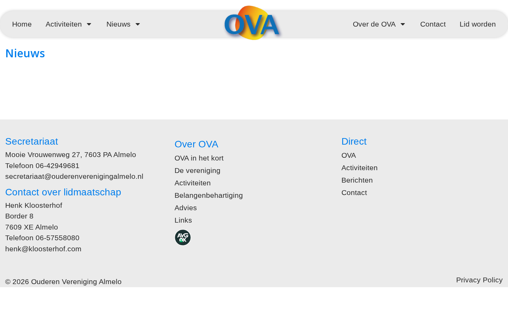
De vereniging (197, 170)
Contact (433, 24)
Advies (186, 208)
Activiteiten (64, 24)
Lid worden (478, 24)
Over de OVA (374, 24)
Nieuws (118, 24)
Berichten (357, 180)
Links (183, 220)
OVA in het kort (199, 158)
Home (22, 24)
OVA (348, 155)
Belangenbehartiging (209, 195)
